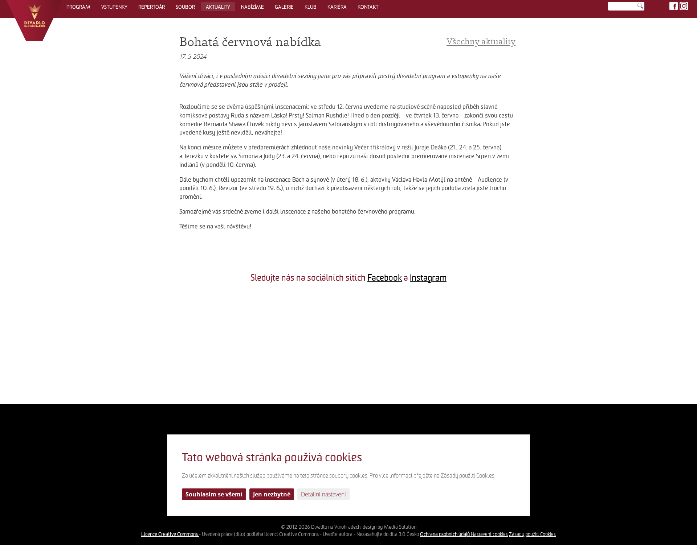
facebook (673, 6)
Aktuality (218, 7)
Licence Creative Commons (170, 534)
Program (78, 7)
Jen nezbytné (271, 494)
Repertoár (151, 7)
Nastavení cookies (489, 534)
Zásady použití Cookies (532, 534)
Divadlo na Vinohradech (34, 20)
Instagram (428, 277)
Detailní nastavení (323, 494)
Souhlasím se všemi (214, 494)
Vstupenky (114, 7)
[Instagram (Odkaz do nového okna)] (684, 6)
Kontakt (368, 7)
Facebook (384, 277)
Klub (311, 7)
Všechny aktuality (481, 41)
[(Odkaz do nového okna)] (58, 346)
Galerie (284, 7)
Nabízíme (252, 7)
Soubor (185, 7)
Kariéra (337, 7)
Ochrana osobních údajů (445, 534)
